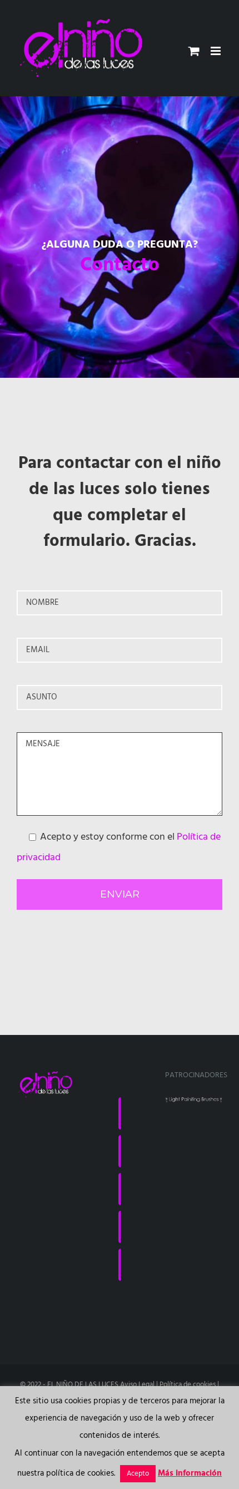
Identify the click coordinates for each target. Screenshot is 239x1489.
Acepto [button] (138, 1474)
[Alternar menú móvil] (216, 51)
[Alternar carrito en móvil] (194, 51)
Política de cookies (188, 1385)
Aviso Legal (137, 1385)
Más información (190, 1473)
